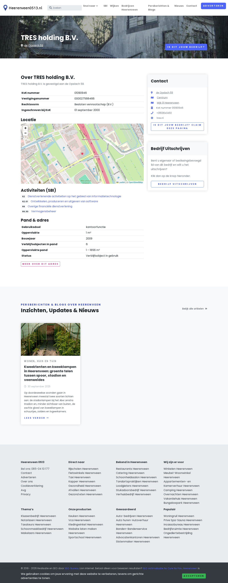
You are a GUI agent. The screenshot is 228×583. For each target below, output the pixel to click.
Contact (191, 6)
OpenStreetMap (136, 182)
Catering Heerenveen (130, 473)
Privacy (26, 494)
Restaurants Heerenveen (132, 469)
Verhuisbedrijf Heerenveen (133, 494)
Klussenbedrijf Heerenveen (38, 516)
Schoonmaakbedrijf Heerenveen (42, 529)
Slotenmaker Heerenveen (133, 541)
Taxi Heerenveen (79, 477)
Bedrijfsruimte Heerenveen (181, 529)
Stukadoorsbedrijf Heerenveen (136, 490)
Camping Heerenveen (178, 490)
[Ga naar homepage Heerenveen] (22, 8)
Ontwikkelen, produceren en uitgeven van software (64, 201)
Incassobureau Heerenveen (182, 524)
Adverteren (213, 5)
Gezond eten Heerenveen (85, 494)
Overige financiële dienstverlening (50, 206)
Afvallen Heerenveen (82, 490)
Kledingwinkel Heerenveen (85, 524)
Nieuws (179, 6)
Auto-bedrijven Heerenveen (134, 516)
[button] (82, 153)
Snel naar (89, 6)
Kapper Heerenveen (81, 481)
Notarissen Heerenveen (36, 520)
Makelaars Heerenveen (36, 533)
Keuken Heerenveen (81, 516)
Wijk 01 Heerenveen (168, 102)
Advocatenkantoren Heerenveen (138, 537)
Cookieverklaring (32, 486)
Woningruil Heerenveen (179, 516)
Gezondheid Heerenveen (84, 486)
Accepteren (194, 575)
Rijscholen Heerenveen (83, 469)
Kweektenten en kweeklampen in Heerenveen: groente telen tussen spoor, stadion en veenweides (50, 373)
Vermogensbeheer (43, 211)
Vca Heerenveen (79, 520)
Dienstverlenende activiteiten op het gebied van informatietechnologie (74, 196)
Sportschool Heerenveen (84, 537)
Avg (23, 490)
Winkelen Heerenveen (178, 469)
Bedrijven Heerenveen (130, 7)
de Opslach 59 (33, 45)
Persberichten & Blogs (158, 7)
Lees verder (34, 417)
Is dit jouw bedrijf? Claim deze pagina (177, 126)
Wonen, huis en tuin (40, 361)
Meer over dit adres (40, 263)
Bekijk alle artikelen (193, 308)
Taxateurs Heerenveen (36, 524)
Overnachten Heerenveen (181, 494)
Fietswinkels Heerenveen (84, 473)
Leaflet (121, 182)
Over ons (27, 481)
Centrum (162, 97)
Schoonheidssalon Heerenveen (136, 477)
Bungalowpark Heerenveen (181, 503)
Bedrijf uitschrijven (177, 184)
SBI (105, 6)
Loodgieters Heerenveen (132, 486)
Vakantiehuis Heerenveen (180, 499)
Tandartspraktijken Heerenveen (137, 481)
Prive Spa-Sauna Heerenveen (183, 520)
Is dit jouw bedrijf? (186, 47)
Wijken (114, 6)
